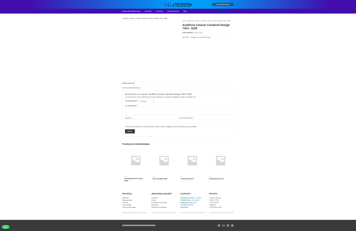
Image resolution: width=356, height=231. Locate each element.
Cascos (197, 21)
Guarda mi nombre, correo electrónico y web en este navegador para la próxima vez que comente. (162, 126)
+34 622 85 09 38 (186, 205)
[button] (223, 4)
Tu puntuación (131, 101)
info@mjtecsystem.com (188, 202)
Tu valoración (131, 106)
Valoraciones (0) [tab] (128, 83)
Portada (125, 18)
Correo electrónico (186, 118)
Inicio (184, 21)
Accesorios (190, 21)
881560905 (184, 207)
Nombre (128, 118)
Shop (132, 18)
